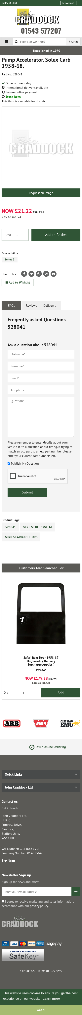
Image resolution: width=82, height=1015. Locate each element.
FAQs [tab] (11, 305)
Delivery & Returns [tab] (52, 305)
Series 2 (9, 259)
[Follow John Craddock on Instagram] (9, 860)
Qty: (8, 235)
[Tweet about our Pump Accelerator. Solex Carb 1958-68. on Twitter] (31, 274)
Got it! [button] (41, 1009)
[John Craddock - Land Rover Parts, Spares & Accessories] (41, 18)
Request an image (41, 193)
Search (73, 42)
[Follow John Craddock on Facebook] (2, 860)
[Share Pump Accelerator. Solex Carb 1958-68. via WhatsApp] (39, 274)
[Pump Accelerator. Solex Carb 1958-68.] (41, 145)
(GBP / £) (6, 2)
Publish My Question (25, 463)
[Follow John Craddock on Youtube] (13, 860)
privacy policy (39, 906)
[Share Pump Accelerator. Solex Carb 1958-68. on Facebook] (24, 274)
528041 (10, 527)
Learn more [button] (51, 998)
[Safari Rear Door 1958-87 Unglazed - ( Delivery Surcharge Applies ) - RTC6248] (41, 613)
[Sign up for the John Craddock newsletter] (75, 891)
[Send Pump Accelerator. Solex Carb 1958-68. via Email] (54, 274)
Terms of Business (49, 971)
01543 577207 (41, 30)
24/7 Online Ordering (45, 747)
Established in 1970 (41, 51)
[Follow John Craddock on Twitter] (5, 860)
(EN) (15, 2)
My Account (68, 2)
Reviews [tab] (31, 305)
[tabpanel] (41, 411)
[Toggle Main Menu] (6, 41)
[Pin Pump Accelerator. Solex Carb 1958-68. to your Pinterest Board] (46, 274)
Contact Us (27, 971)
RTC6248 (41, 664)
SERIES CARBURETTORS (21, 537)
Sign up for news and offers (20, 882)
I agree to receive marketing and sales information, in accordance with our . (39, 903)
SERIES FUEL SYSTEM (37, 527)
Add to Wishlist (19, 282)
